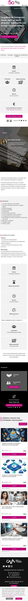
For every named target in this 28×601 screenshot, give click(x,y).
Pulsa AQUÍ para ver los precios (14, 109)
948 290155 (14, 402)
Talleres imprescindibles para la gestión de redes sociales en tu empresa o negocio (13, 48)
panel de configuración (9, 596)
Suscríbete (14, 586)
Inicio (2, 11)
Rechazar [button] (9, 598)
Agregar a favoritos (18, 8)
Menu (3, 5)
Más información (5, 456)
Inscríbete (14, 454)
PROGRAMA (10, 55)
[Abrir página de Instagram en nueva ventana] (12, 567)
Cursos (5, 11)
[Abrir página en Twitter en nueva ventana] (6, 567)
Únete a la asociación (14, 386)
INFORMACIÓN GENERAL (17, 56)
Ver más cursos (23, 423)
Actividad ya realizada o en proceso (9, 36)
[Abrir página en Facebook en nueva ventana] (4, 567)
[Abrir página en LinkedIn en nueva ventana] (9, 567)
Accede (25, 5)
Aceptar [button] (19, 598)
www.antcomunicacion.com (13, 159)
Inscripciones (24, 55)
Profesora (3, 55)
